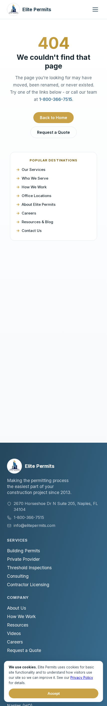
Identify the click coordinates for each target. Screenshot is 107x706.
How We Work (34, 187)
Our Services (33, 169)
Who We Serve (35, 178)
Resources (17, 625)
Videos (14, 633)
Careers (29, 213)
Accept (54, 693)
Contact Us (32, 230)
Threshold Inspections (29, 567)
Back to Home (53, 117)
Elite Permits (36, 9)
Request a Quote (53, 132)
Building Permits (23, 550)
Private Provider (23, 559)
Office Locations (36, 195)
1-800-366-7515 (55, 99)
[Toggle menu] (95, 9)
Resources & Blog (37, 221)
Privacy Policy (81, 678)
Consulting (18, 576)
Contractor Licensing (28, 584)
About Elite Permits (38, 204)
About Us (16, 608)
